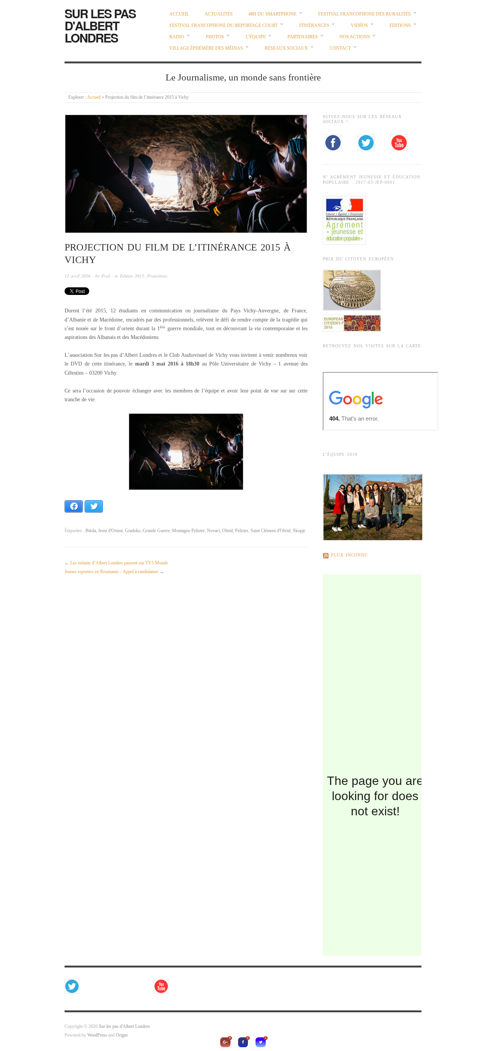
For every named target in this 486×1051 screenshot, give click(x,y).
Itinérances (314, 25)
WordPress (97, 1035)
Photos (215, 37)
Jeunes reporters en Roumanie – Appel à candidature (111, 571)
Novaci (213, 530)
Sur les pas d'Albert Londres (100, 25)
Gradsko (132, 530)
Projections (157, 276)
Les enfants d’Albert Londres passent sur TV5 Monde (119, 563)
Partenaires (302, 37)
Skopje (299, 530)
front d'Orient (110, 530)
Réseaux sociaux (286, 48)
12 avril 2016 (77, 276)
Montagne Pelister (188, 530)
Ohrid (227, 530)
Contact (340, 48)
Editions (400, 25)
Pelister (241, 530)
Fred (105, 276)
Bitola (90, 530)
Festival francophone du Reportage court (223, 25)
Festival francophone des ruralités (364, 14)
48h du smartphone (272, 14)
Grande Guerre (156, 530)
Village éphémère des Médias (206, 48)
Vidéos (359, 25)
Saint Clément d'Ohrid (270, 530)
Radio (176, 37)
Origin (122, 1035)
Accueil (179, 14)
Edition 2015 (132, 276)
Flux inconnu (349, 555)
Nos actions (354, 37)
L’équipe (256, 37)
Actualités (219, 14)
